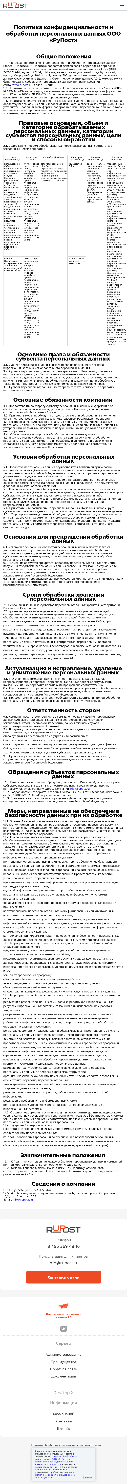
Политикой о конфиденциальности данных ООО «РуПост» (54, 1463)
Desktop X (63, 1392)
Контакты (63, 1421)
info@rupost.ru (80, 788)
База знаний (63, 1414)
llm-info (63, 1428)
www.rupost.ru (22, 84)
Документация (63, 1376)
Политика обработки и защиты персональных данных (66, 1445)
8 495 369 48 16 (63, 1246)
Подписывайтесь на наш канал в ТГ (63, 1315)
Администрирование (64, 1354)
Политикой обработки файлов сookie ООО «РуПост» (56, 1457)
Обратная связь (63, 1369)
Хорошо (88, 1477)
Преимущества (63, 1362)
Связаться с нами (63, 1277)
